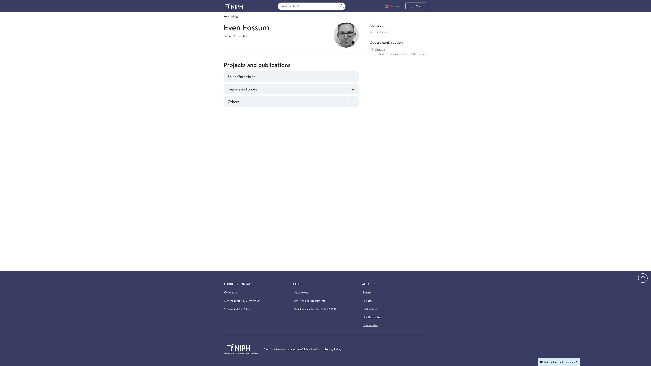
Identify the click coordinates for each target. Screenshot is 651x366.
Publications (370, 309)
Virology (380, 49)
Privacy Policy (333, 349)
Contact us (230, 292)
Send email (381, 32)
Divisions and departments (309, 300)
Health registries (372, 317)
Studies (367, 292)
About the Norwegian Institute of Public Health (291, 349)
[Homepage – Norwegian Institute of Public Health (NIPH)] (233, 6)
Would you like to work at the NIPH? (315, 309)
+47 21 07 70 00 (250, 300)
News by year (301, 292)
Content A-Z (370, 325)
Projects (367, 300)
